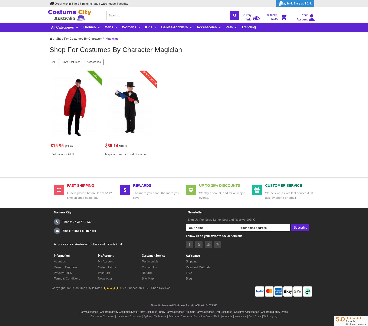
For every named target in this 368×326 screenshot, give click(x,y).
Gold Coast (255, 316)
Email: (79, 230)
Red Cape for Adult (62, 154)
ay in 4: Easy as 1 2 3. (297, 3)
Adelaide (227, 316)
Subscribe (300, 227)
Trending (249, 27)
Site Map (148, 278)
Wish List (104, 272)
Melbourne (160, 316)
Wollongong (270, 316)
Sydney (147, 316)
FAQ (189, 272)
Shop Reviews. (161, 288)
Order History (107, 267)
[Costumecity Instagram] (199, 244)
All (53, 62)
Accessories (94, 62)
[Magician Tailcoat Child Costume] (129, 107)
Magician (112, 38)
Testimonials (150, 261)
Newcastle (240, 316)
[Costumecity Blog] (217, 244)
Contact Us (149, 267)
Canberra (186, 316)
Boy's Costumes (71, 62)
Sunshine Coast (203, 316)
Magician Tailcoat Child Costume (125, 154)
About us (60, 261)
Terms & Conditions (67, 278)
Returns (147, 272)
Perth (217, 316)
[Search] (234, 15)
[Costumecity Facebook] (189, 244)
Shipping (192, 261)
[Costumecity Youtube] (208, 244)
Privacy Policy (63, 272)
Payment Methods (198, 267)
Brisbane (173, 316)
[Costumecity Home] (51, 38)
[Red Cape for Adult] (75, 107)
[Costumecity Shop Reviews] (111, 288)
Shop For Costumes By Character (79, 38)
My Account (106, 261)
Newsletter (105, 278)
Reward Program (65, 267)
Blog (189, 278)
